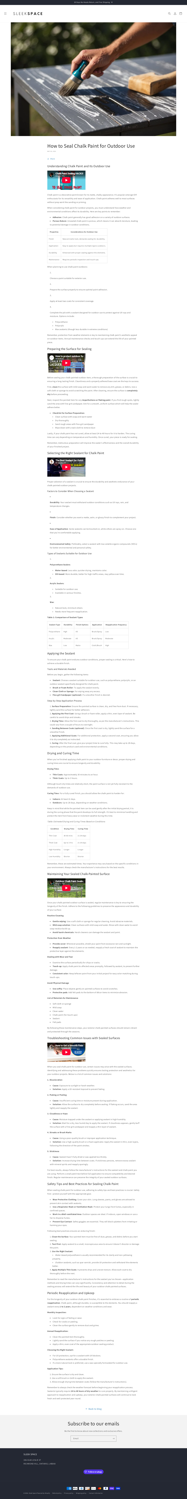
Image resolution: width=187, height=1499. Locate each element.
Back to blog (95, 1408)
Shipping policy (81, 1493)
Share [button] (52, 159)
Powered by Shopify (43, 1493)
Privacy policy (68, 1493)
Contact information (96, 1493)
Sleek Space (33, 1493)
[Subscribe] (113, 1439)
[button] (5, 13)
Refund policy (56, 1493)
